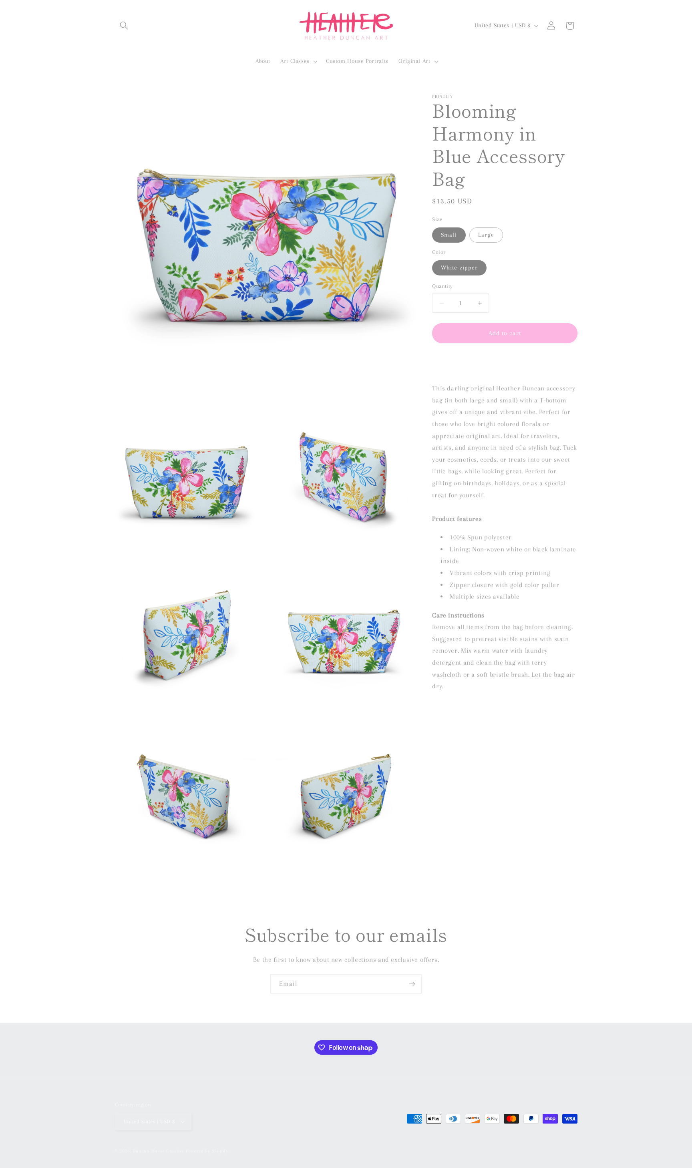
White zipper (459, 267)
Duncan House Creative (158, 1151)
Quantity (442, 286)
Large (486, 234)
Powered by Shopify (207, 1151)
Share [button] (447, 362)
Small (449, 234)
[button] (124, 25)
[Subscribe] (412, 984)
